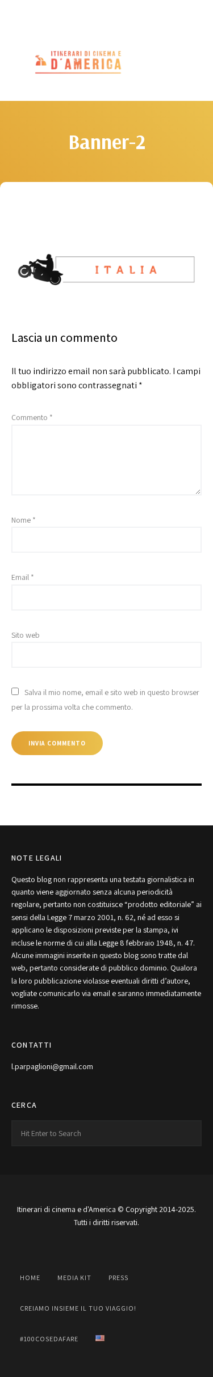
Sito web (25, 635)
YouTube (106, 12)
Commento (32, 417)
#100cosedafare (49, 1338)
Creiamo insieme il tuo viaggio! (78, 1308)
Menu (190, 63)
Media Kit (74, 1277)
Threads (156, 12)
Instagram (81, 12)
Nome (23, 520)
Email (22, 577)
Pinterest (131, 12)
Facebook (56, 12)
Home (30, 1277)
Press (118, 1277)
